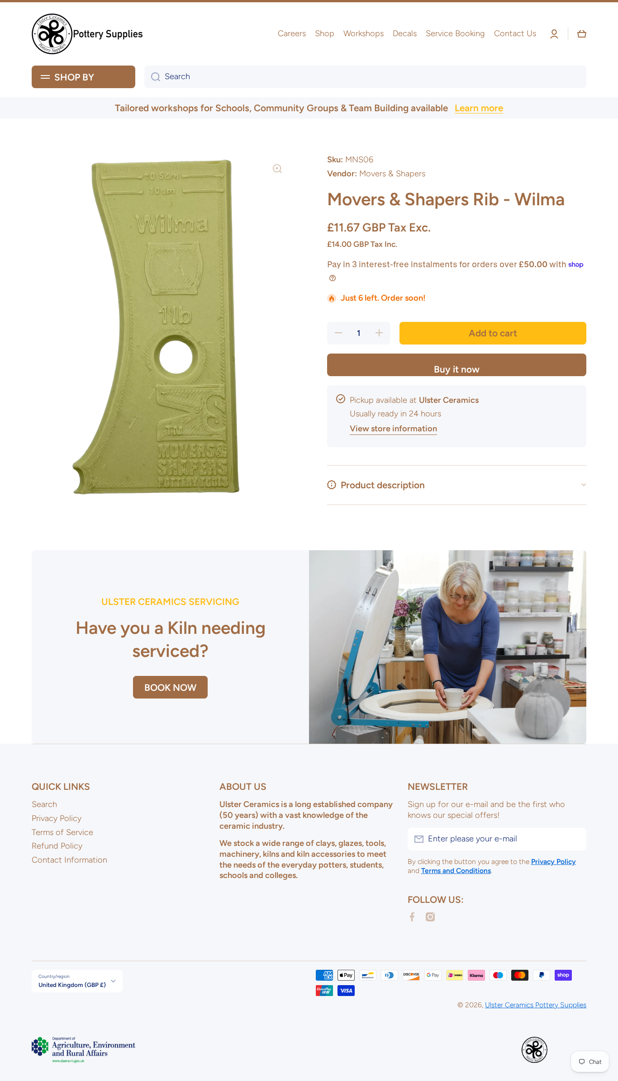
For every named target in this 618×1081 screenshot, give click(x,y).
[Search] (152, 77)
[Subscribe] (575, 839)
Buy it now (457, 369)
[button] (581, 33)
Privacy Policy (56, 818)
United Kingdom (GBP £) (72, 984)
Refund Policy (57, 846)
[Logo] (88, 34)
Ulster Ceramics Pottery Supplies (535, 1005)
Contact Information (69, 860)
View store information (393, 429)
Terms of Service (62, 832)
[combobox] (365, 77)
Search (44, 804)
